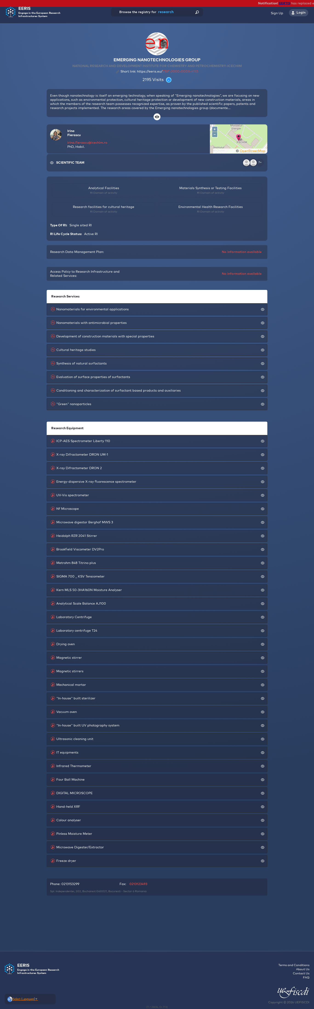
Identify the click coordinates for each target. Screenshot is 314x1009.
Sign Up (277, 13)
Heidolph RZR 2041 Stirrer (76, 536)
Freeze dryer (66, 861)
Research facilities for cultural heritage (103, 207)
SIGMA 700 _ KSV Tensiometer (80, 576)
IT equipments (67, 752)
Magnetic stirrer (69, 657)
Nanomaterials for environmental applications (92, 309)
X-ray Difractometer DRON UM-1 (82, 454)
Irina (70, 131)
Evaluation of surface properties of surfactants (93, 377)
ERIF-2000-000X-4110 (180, 71)
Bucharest (89, 891)
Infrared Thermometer (73, 766)
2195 (147, 80)
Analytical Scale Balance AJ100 (81, 603)
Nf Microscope (67, 508)
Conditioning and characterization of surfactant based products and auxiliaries (118, 390)
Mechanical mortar (71, 685)
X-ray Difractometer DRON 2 (79, 468)
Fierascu (74, 135)
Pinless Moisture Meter (74, 833)
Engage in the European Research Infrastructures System (39, 12)
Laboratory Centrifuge (74, 617)
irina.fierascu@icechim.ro (87, 142)
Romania (140, 891)
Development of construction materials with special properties (105, 336)
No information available (242, 252)
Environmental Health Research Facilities (210, 207)
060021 (101, 891)
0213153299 (70, 884)
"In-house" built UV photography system (87, 725)
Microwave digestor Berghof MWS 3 (84, 522)
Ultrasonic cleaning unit (74, 739)
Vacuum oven (66, 712)
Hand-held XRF (68, 806)
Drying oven (65, 644)
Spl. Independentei (62, 891)
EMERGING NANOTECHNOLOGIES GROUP (157, 60)
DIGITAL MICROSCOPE (74, 793)
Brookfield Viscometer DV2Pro (80, 549)
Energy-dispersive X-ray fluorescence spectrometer (96, 481)
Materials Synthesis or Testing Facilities (210, 188)
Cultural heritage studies (76, 350)
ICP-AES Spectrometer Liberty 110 (83, 441)
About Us (302, 969)
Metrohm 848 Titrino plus (76, 563)
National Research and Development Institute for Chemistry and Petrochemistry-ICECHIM (157, 66)
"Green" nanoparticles (73, 404)
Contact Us (301, 973)
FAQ (306, 977)
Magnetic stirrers (69, 671)
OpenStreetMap (252, 151)
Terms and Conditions (293, 965)
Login (301, 12)
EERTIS (279, 3)
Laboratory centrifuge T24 (76, 630)
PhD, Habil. (76, 147)
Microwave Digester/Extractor (80, 847)
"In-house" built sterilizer (75, 698)
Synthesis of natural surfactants (81, 363)
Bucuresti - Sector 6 (121, 891)
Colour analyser (68, 820)
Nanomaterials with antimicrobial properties (91, 323)
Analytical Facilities (103, 188)
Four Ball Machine (70, 779)
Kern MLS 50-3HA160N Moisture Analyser (89, 590)
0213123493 (138, 884)
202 (78, 891)
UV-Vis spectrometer (72, 495)
